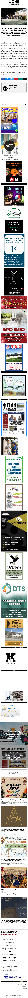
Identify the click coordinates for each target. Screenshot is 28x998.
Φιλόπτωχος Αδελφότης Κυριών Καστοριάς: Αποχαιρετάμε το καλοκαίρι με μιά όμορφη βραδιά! (12, 830)
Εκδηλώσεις (14, 38)
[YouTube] (10, 951)
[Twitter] (12, 79)
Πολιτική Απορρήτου (22, 984)
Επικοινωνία (24, 988)
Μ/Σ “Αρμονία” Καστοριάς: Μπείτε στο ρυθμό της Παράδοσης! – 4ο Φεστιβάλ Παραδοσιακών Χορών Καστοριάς (14, 891)
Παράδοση (20, 38)
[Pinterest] (16, 79)
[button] (25, 104)
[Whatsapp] (20, 79)
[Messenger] (7, 79)
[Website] (10, 88)
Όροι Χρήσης (24, 986)
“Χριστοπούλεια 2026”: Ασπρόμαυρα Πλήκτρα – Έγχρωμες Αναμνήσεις (13, 800)
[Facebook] (3, 79)
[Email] (25, 79)
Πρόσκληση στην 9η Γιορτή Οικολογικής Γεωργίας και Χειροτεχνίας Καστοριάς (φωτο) (14, 860)
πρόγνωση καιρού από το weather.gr (9, 716)
